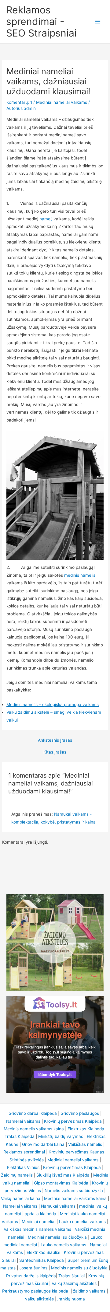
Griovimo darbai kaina (43, 1144)
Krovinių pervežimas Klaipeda (72, 1167)
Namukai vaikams (58, 1206)
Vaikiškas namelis (85, 1144)
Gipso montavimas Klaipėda (61, 1183)
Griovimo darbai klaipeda (33, 1113)
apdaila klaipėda (40, 1213)
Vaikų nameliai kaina (20, 1198)
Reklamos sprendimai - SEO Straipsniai (41, 21)
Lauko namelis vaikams (63, 1244)
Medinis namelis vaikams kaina (34, 1128)
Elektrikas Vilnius (23, 1167)
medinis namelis (79, 575)
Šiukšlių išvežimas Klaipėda (63, 1175)
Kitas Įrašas (54, 752)
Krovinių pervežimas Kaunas (76, 1151)
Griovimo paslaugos (80, 1113)
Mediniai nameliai (38, 1221)
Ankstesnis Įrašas (55, 740)
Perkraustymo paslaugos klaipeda (35, 1291)
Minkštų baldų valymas (60, 1136)
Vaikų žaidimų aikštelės (74, 1283)
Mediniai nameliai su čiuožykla (57, 1237)
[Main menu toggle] (98, 22)
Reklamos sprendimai (24, 1151)
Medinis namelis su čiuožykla (79, 1267)
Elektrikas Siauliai (43, 1252)
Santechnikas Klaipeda (41, 1260)
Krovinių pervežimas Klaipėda (73, 1121)
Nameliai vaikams (23, 1121)
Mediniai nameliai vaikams (61, 102)
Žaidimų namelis (17, 1175)
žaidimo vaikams (89, 1291)
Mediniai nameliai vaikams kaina (75, 1198)
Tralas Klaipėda (20, 1136)
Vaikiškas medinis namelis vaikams (37, 1229)
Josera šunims (33, 1267)
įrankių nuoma (71, 1298)
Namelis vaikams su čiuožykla (74, 1190)
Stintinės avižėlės (26, 1159)
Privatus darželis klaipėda (31, 1275)
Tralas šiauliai (71, 1275)
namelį (46, 218)
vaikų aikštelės (39, 1298)
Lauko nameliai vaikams (82, 1221)
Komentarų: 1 (19, 102)
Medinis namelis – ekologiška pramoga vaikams (52, 704)
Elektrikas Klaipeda (86, 1128)
